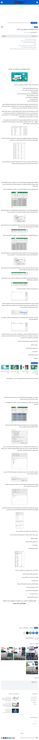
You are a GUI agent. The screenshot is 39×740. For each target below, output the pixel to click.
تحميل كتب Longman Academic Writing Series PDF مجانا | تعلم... (20, 657)
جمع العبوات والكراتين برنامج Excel (35, 373)
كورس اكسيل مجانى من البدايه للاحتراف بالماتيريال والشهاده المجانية (6, 705)
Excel (20, 627)
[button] (33, 633)
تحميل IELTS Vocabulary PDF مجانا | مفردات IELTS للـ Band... (32, 671)
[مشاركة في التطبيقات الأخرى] (24, 633)
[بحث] (2, 2)
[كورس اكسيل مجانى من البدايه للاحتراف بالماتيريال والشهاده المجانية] (15, 705)
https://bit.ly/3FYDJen (19, 603)
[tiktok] (4, 738)
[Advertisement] (19, 14)
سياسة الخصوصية (33, 700)
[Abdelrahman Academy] (19, 2)
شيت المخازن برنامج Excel (15, 372)
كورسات (31, 627)
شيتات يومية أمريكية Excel (5, 372)
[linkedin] (8, 738)
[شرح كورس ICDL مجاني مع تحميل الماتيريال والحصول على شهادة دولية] (15, 699)
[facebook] (10, 738)
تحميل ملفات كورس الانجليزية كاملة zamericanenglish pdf (7, 711)
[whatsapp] (2, 738)
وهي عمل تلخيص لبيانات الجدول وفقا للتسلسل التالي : (27, 45)
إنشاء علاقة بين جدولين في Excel (30, 39)
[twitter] (6, 738)
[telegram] (12, 738)
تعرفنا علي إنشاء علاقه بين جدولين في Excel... (28, 47)
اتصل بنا (35, 704)
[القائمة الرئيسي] (37, 2)
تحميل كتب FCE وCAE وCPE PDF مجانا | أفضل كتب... (32, 657)
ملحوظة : (34, 44)
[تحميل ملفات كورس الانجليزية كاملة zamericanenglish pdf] (15, 711)
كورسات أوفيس (25, 627)
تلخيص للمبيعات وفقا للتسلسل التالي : (29, 42)
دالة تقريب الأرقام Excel (25, 372)
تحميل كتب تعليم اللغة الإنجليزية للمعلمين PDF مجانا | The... (19, 22)
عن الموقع (34, 702)
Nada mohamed (32, 32)
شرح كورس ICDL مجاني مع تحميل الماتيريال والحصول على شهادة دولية (6, 699)
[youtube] (14, 738)
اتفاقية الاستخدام (33, 698)
